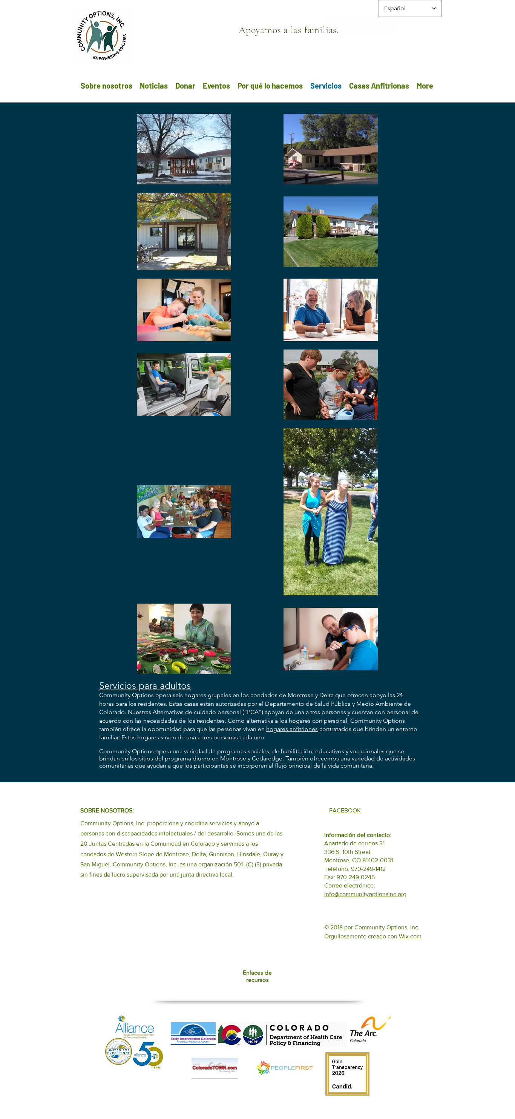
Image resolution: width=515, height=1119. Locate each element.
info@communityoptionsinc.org (365, 894)
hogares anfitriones (292, 729)
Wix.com (410, 936)
